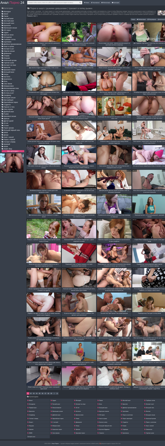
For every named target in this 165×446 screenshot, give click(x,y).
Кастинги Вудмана (104, 429)
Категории (116, 2)
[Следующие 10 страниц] (54, 393)
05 (39, 393)
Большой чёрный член (11, 130)
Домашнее (7, 53)
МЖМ (5, 132)
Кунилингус (7, 79)
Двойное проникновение (12, 44)
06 (42, 393)
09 (51, 393)
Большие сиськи (9, 98)
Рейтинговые (106, 2)
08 (48, 393)
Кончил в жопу (8, 91)
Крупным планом (104, 411)
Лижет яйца (7, 149)
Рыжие (6, 114)
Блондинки (7, 37)
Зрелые (6, 118)
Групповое (7, 42)
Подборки (125, 429)
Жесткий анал (8, 21)
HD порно (7, 30)
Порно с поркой (9, 139)
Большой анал (8, 72)
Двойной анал (8, 111)
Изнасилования (56, 407)
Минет (5, 14)
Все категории (12, 151)
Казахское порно (57, 429)
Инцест (31, 422)
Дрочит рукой (8, 121)
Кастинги (6, 77)
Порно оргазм (8, 128)
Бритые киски (8, 35)
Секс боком (7, 84)
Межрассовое (8, 86)
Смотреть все (31, 436)
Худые (5, 32)
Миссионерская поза (11, 88)
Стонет (6, 125)
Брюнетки (7, 25)
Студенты (7, 104)
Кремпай (6, 144)
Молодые (7, 11)
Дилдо (5, 135)
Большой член (8, 23)
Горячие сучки (8, 63)
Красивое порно (9, 70)
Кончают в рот (8, 49)
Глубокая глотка (9, 39)
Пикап (77, 418)
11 (57, 393)
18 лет (5, 123)
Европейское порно (10, 102)
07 (45, 393)
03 (33, 393)
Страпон (101, 433)
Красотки (6, 67)
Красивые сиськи (9, 116)
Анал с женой (8, 137)
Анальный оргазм (9, 60)
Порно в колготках (127, 415)
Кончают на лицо (9, 65)
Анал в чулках (8, 46)
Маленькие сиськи (10, 28)
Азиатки (31, 429)
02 (31, 393)
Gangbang (7, 95)
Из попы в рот (8, 93)
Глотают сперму (9, 142)
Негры (5, 74)
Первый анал (33, 407)
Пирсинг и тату (8, 107)
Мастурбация (8, 100)
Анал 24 (12, 2)
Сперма (6, 56)
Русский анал (8, 18)
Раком (5, 16)
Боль (5, 81)
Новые (87, 2)
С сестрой (55, 422)
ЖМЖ (5, 146)
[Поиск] (80, 2)
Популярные (96, 2)
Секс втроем (8, 109)
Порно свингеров (127, 418)
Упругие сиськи (9, 51)
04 (36, 393)
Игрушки (6, 58)
